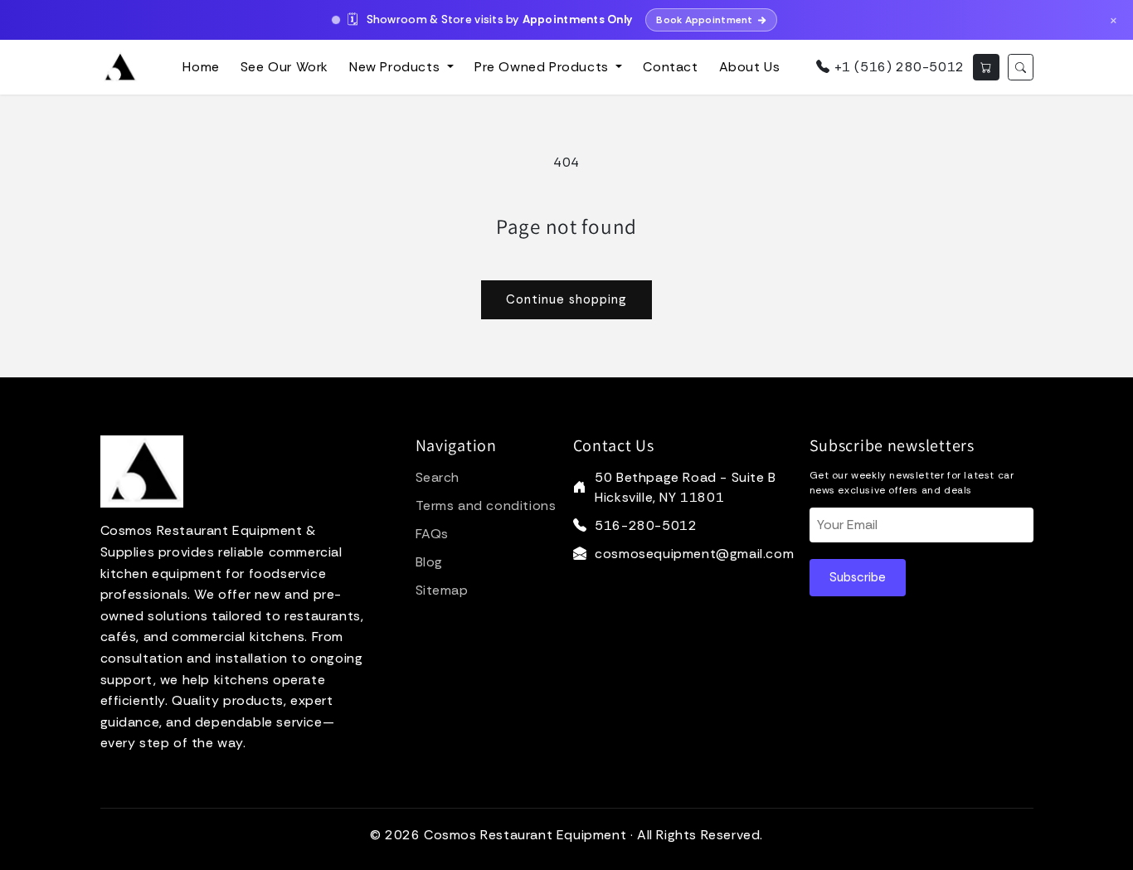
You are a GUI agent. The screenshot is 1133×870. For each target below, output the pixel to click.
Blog (429, 562)
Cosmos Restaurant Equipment (525, 834)
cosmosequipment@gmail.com (694, 553)
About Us (749, 66)
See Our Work (284, 66)
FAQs (432, 533)
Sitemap (442, 590)
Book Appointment (704, 20)
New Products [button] (396, 66)
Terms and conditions (486, 505)
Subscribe (857, 577)
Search (438, 477)
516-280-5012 (646, 525)
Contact (670, 66)
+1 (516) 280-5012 (897, 66)
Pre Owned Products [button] (543, 66)
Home (200, 66)
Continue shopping (566, 299)
